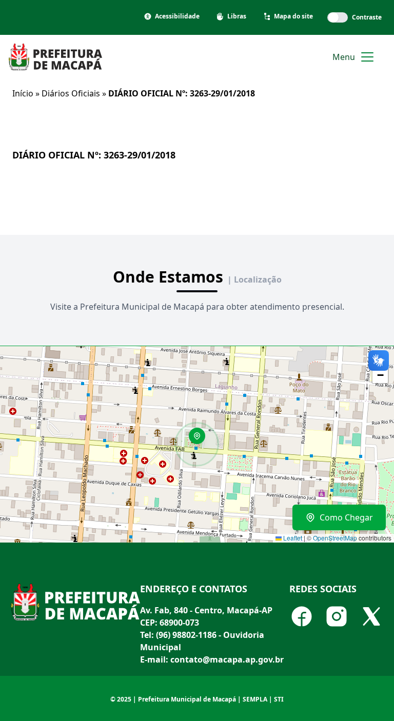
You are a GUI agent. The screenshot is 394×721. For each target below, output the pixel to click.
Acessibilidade (177, 16)
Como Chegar (346, 517)
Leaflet (292, 537)
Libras (236, 16)
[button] (200, 439)
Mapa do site (293, 16)
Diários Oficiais (71, 93)
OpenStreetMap (335, 537)
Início (22, 93)
